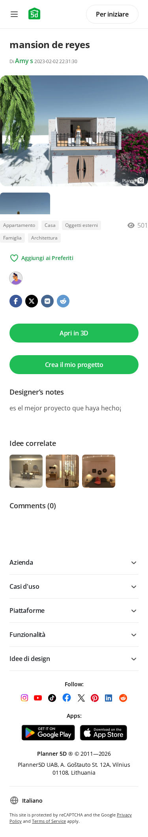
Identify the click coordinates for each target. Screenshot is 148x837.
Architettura (44, 237)
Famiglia (12, 237)
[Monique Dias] (15, 278)
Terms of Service (49, 821)
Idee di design (29, 658)
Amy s (24, 60)
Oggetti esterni (81, 225)
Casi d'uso (24, 586)
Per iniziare (112, 14)
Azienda (21, 562)
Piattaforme (27, 610)
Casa (50, 225)
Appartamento (19, 225)
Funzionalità (27, 634)
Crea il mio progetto (74, 364)
